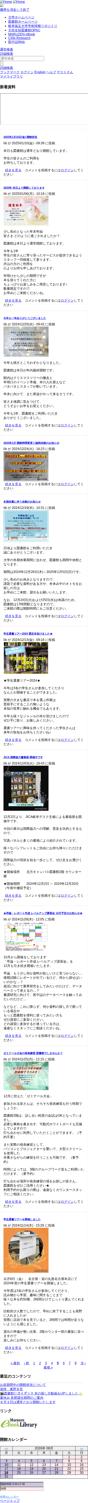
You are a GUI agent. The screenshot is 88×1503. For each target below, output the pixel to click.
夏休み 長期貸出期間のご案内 (21, 1397)
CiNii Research (19, 38)
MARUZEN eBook (21, 34)
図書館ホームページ (23, 21)
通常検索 (6, 49)
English (39, 72)
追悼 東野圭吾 (11, 1389)
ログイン (27, 72)
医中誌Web (16, 42)
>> (81, 1448)
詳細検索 (6, 53)
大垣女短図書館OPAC (24, 30)
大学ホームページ (21, 17)
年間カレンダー (9, 1496)
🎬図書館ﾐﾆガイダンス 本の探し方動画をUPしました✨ (41, 1393)
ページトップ (10, 1500)
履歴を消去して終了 (14, 9)
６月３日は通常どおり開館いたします (28, 1402)
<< (6, 1448)
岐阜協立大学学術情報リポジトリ (32, 26)
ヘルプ (51, 72)
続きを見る (13, 170)
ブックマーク (10, 72)
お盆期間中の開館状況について (23, 1385)
